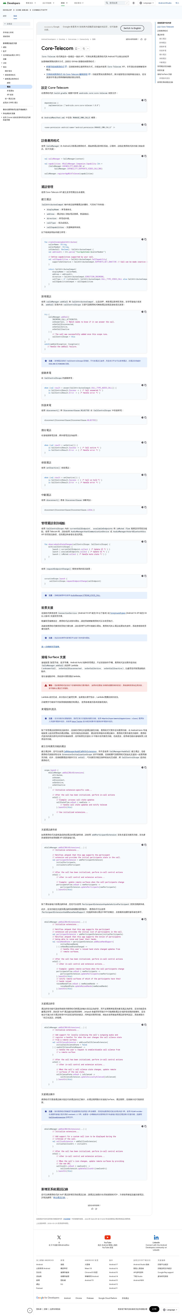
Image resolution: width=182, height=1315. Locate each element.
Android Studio (165, 3)
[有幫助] (141, 39)
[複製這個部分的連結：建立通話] (53, 199)
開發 (63, 3)
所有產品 (125, 1298)
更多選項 (77, 3)
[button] (16, 47)
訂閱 (154, 1309)
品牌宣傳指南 (55, 1309)
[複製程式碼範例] (145, 100)
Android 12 (113, 1284)
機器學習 (64, 1268)
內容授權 (67, 1219)
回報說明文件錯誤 (165, 1268)
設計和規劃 (47, 3)
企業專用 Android (43, 1268)
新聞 (38, 1280)
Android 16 (113, 1268)
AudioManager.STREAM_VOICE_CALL (85, 595)
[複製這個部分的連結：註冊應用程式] (61, 140)
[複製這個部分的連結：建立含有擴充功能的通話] (68, 746)
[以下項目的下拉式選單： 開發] (68, 3)
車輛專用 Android (92, 1276)
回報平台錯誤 (163, 1264)
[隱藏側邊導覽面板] (29, 1310)
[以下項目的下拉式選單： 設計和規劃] (54, 3)
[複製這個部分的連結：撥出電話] (53, 430)
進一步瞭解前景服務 (50, 647)
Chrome (79, 1298)
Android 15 (113, 1272)
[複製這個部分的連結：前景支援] (55, 607)
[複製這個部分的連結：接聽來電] (53, 373)
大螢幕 (87, 1264)
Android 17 (113, 1264)
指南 (15, 16)
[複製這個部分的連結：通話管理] (55, 187)
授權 (45, 1309)
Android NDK (138, 1280)
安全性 (38, 1272)
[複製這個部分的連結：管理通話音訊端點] (67, 523)
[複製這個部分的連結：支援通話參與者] (59, 829)
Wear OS (88, 1268)
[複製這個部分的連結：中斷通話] (53, 495)
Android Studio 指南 (141, 1264)
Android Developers (48, 39)
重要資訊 (29, 3)
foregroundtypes (117, 613)
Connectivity (39, 10)
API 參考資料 (138, 1272)
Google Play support (165, 1272)
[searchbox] (16, 24)
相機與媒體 (65, 1276)
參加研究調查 (163, 1276)
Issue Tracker (77, 721)
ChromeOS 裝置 (91, 1272)
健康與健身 (65, 1272)
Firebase (90, 1298)
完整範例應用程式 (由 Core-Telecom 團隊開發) (67, 74)
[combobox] (117, 3)
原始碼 (38, 1276)
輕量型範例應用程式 (55, 66)
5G (62, 1284)
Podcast (39, 1288)
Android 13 (113, 1280)
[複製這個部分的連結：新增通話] (53, 296)
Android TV (89, 1280)
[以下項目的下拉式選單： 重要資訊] (36, 3)
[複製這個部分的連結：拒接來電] (53, 405)
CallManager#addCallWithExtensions (80, 751)
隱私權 (63, 1280)
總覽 (5, 16)
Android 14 (113, 1276)
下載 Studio (137, 1276)
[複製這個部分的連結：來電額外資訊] (58, 709)
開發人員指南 (138, 1268)
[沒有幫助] (145, 39)
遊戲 (62, 1264)
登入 (177, 3)
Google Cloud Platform (108, 1298)
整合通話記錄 (59, 1197)
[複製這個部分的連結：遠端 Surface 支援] (68, 657)
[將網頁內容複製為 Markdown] (84, 49)
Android (39, 1264)
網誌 (38, 1284)
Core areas (22, 10)
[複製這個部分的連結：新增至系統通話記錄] (70, 1189)
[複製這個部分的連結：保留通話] (53, 462)
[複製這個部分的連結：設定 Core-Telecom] (70, 87)
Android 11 (113, 1288)
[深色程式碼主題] (142, 100)
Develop (7, 10)
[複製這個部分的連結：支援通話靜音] (57, 1003)
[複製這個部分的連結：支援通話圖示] (57, 1094)
